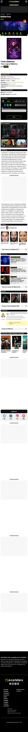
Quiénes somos (20, 689)
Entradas (6, 706)
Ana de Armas (5, 243)
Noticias (6, 691)
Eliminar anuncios (14, 5)
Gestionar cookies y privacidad (14, 713)
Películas (8, 14)
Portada (2, 14)
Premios (6, 700)
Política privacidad (12, 710)
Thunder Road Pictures (18, 82)
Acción (8, 80)
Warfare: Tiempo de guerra (6, 351)
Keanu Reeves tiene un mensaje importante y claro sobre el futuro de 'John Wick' (18, 270)
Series (5, 697)
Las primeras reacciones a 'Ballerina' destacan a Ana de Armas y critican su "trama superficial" (18, 260)
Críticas (6, 704)
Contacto (18, 691)
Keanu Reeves (14, 243)
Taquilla (6, 702)
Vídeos (6, 698)
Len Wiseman (13, 228)
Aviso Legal (9, 708)
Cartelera (6, 693)
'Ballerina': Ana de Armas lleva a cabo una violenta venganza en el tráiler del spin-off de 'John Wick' (18, 279)
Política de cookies (11, 711)
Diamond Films (12, 84)
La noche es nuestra (15, 351)
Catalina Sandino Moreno (23, 243)
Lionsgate (8, 82)
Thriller (13, 80)
